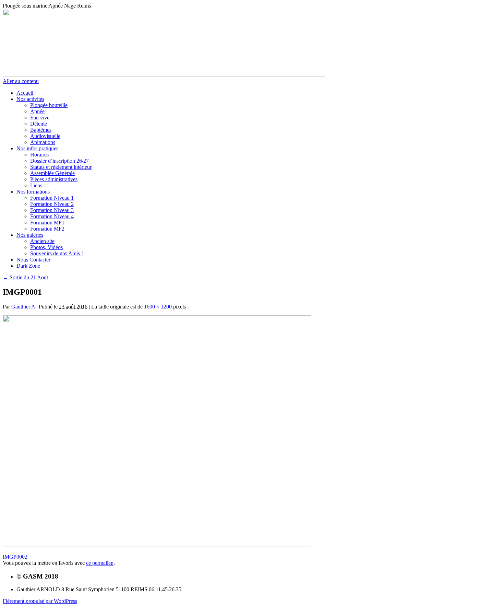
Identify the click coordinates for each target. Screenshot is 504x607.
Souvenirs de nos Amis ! (56, 253)
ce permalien (99, 563)
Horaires (39, 154)
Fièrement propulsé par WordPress (40, 601)
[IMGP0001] (157, 545)
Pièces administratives (53, 179)
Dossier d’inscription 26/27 (59, 161)
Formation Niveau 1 (52, 198)
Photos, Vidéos (46, 247)
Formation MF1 (47, 222)
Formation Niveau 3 (52, 210)
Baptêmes (40, 130)
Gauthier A (23, 307)
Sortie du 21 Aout (25, 277)
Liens (36, 185)
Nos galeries (29, 235)
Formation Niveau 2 (52, 204)
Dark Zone (28, 266)
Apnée (37, 111)
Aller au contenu (21, 81)
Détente (38, 124)
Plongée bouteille (49, 105)
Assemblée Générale (52, 173)
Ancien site (42, 241)
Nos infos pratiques (37, 148)
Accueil (24, 93)
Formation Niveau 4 (52, 216)
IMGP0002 (15, 557)
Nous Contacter (33, 259)
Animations (42, 142)
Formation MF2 (47, 229)
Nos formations (33, 192)
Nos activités (30, 99)
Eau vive (39, 117)
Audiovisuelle (45, 136)
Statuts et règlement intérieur (61, 167)
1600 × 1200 (158, 307)
